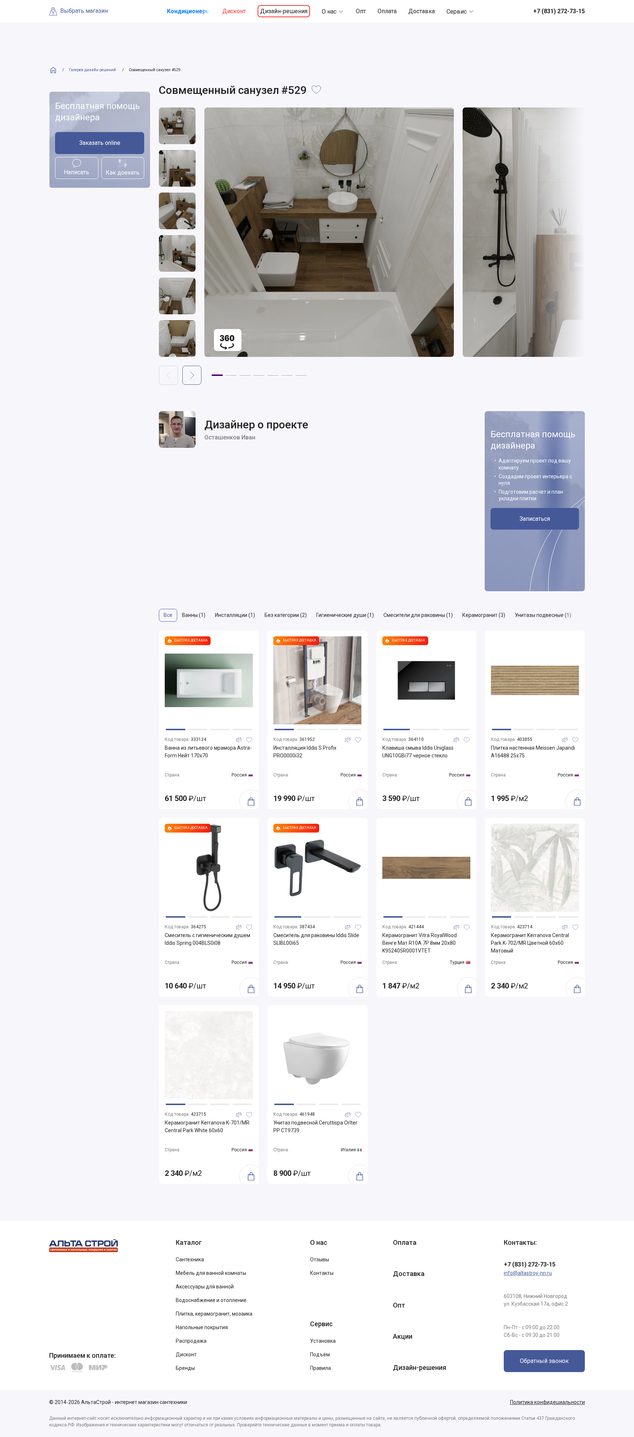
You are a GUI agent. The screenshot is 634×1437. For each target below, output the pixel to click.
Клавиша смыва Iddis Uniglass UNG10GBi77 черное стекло (417, 751)
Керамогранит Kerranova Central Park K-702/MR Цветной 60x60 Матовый (530, 943)
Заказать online (99, 142)
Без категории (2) (286, 615)
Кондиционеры (189, 11)
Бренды (185, 1368)
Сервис (457, 11)
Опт (361, 11)
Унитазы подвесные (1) (543, 615)
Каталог (189, 1242)
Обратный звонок (544, 1360)
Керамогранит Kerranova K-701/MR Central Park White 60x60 (207, 1126)
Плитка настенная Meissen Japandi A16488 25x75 (533, 751)
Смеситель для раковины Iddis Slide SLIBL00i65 (316, 939)
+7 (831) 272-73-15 (529, 1264)
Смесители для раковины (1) (418, 615)
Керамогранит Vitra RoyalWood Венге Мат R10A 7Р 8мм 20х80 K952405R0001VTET (419, 943)
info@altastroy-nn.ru (528, 1273)
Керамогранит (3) (483, 615)
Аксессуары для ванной (205, 1287)
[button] (217, 375)
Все (168, 615)
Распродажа (191, 1341)
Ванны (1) (193, 615)
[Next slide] (191, 375)
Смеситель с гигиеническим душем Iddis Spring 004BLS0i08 (207, 939)
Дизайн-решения (283, 11)
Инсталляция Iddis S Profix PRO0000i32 (304, 751)
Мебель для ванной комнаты (211, 1273)
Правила (320, 1368)
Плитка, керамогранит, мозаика (214, 1314)
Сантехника (190, 1259)
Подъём (320, 1354)
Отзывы (319, 1259)
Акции (402, 1336)
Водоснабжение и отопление (211, 1300)
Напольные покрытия (202, 1327)
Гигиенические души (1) (345, 615)
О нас (329, 11)
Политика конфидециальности (547, 1402)
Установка (323, 1341)
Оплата (387, 11)
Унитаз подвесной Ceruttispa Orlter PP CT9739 (315, 1126)
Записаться (535, 518)
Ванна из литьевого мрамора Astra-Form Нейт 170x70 (208, 751)
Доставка (421, 11)
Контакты (322, 1273)
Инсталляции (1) (235, 615)
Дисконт (234, 11)
